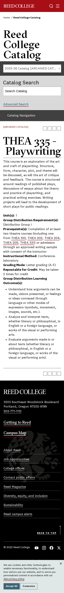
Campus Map (15, 432)
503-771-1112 (13, 411)
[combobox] (32, 68)
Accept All (12, 586)
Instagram (44, 548)
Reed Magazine (15, 486)
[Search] (57, 91)
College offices (14, 468)
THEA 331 (27, 242)
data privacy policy (14, 579)
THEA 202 (35, 238)
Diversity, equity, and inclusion (26, 496)
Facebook (51, 548)
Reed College (19, 6)
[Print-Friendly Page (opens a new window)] (54, 128)
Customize (29, 586)
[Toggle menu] (57, 6)
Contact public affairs (19, 477)
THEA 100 (18, 238)
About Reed (12, 450)
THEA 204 (52, 238)
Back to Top (47, 533)
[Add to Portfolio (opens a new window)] (45, 128)
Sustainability (13, 505)
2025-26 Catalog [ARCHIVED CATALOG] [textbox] (33, 68)
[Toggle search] (51, 6)
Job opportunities (16, 459)
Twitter (59, 548)
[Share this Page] (50, 128)
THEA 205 (10, 242)
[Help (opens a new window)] (59, 128)
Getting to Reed (17, 422)
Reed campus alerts (18, 514)
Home (7, 17)
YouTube (36, 548)
